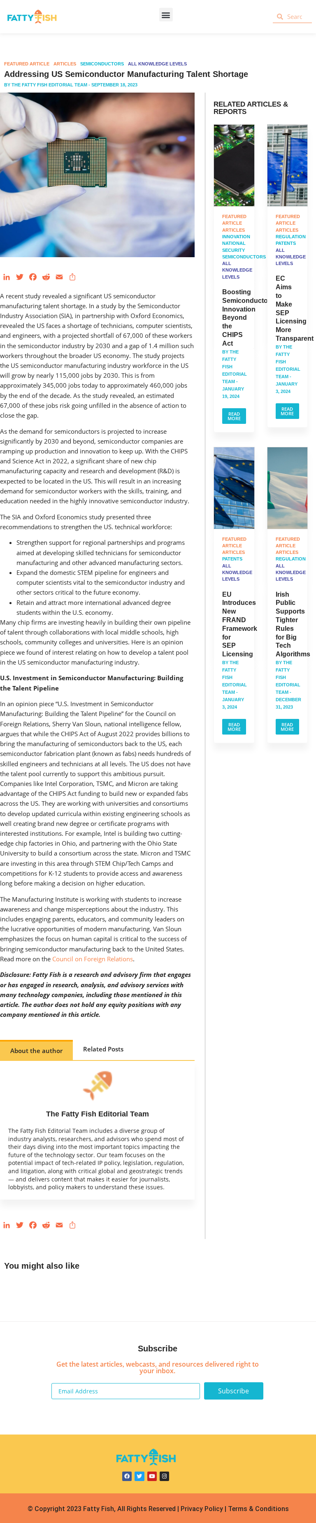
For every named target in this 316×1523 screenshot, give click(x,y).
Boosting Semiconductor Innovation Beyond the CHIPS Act (246, 317)
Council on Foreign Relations (92, 959)
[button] (166, 14)
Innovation (236, 236)
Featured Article (26, 63)
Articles (64, 63)
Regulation (291, 236)
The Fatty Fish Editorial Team (49, 84)
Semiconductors (102, 63)
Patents (286, 243)
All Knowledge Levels (157, 63)
